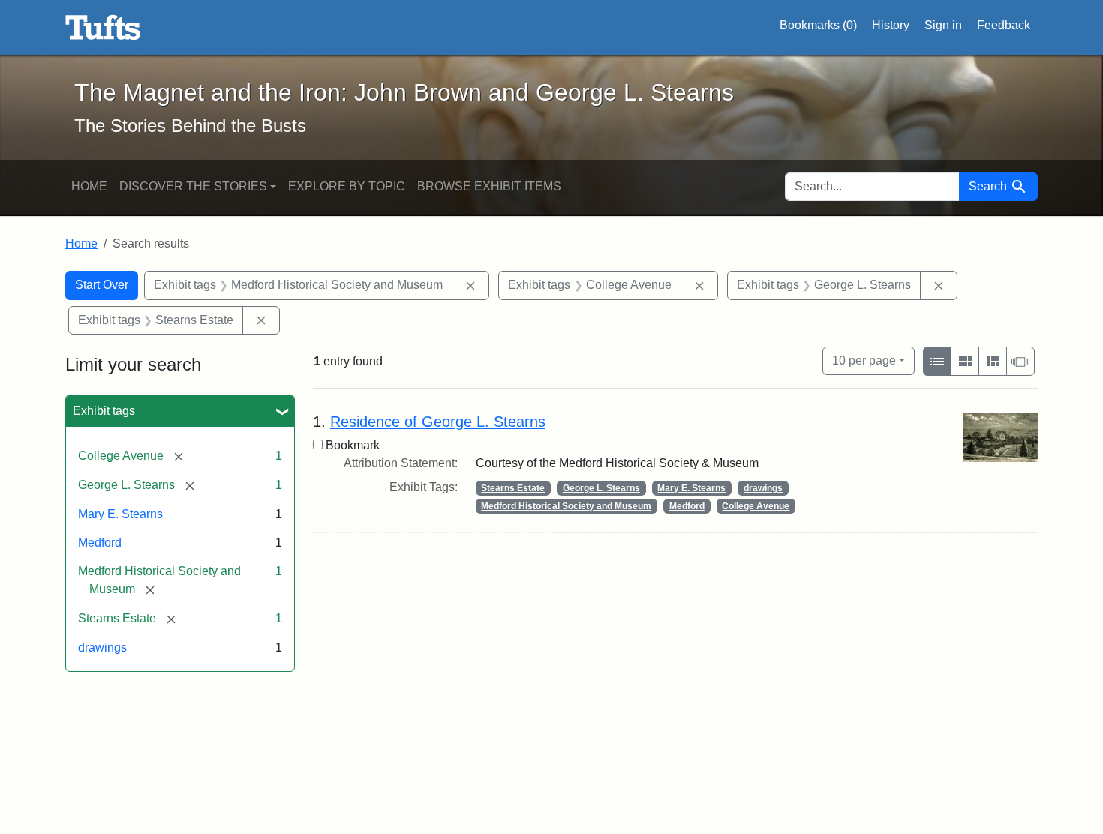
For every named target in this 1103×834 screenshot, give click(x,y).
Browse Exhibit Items (489, 186)
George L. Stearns (601, 488)
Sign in (943, 25)
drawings (102, 647)
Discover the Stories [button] (193, 186)
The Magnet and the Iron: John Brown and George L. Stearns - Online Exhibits (103, 28)
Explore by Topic (346, 186)
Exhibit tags (104, 410)
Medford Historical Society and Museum (566, 506)
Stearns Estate (513, 488)
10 (864, 360)
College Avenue (755, 506)
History (890, 25)
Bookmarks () (818, 25)
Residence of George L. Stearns (437, 421)
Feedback (1003, 25)
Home (89, 186)
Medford (100, 542)
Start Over (101, 284)
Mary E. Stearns (120, 514)
